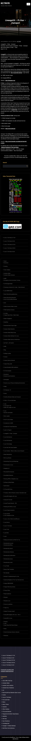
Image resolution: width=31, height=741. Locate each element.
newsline (5, 706)
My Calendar (6, 572)
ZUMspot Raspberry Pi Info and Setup (10, 147)
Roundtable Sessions (8, 475)
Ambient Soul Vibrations (8, 687)
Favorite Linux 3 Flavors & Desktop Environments (14, 383)
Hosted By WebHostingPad (7, 671)
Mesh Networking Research (10, 297)
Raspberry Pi (6, 468)
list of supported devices (16, 72)
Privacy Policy (7, 590)
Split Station (6, 485)
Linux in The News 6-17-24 (9, 237)
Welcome (6, 635)
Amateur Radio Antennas (9, 275)
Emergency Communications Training (12, 280)
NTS (5, 302)
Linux (5, 410)
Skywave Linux (7, 600)
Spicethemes (15, 738)
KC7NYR (5, 3)
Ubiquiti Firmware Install (9, 611)
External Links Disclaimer (9, 376)
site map (5, 718)
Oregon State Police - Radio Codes (11, 315)
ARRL (5, 346)
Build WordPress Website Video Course (12, 692)
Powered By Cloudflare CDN (7, 669)
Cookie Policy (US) (8, 363)
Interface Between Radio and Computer (12, 397)
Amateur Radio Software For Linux (11, 336)
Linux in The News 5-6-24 (9, 251)
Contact (5, 356)
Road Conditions (7, 593)
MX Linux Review (7, 458)
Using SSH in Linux (8, 618)
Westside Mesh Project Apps (10, 325)
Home (5, 393)
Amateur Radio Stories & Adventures (12, 339)
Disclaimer (6, 374)
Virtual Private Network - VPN (10, 503)
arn (3, 690)
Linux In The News (8, 525)
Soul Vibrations (6, 721)
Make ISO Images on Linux (10, 407)
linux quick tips (6, 699)
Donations (6, 262)
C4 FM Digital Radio (8, 283)
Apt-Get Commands (8, 412)
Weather (6, 621)
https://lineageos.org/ (10, 80)
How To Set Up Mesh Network (10, 299)
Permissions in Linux (8, 464)
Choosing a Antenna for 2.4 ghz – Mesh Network (14, 287)
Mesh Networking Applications (10, 294)
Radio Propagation (8, 318)
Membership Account (8, 543)
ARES (5, 278)
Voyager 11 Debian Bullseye (9, 725)
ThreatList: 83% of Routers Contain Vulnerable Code (15, 492)
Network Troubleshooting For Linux (11, 576)
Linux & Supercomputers (9, 510)
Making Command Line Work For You (12, 539)
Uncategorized (6, 723)
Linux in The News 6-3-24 (9, 241)
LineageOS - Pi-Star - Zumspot (10, 433)
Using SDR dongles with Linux (10, 496)
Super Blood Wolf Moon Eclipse (10, 625)
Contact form (14, 109)
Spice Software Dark (23, 737)
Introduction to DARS (8, 423)
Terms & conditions (8, 604)
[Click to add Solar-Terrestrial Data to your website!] (15, 195)
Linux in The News (7, 697)
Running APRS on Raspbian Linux (11, 478)
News (5, 628)
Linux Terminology (8, 444)
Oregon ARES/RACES (8, 583)
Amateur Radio (7, 273)
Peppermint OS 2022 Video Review (11, 714)
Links (5, 404)
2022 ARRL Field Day (7, 680)
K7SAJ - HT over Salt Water (10, 400)
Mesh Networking (8, 454)
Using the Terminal (8, 499)
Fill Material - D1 (7, 390)
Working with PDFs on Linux (10, 506)
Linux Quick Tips (7, 405)
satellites (5, 716)
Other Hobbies (7, 269)
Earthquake (6, 379)
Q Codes (6, 313)
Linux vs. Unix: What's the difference (12, 518)
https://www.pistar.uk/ (10, 128)
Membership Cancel (8, 548)
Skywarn (6, 597)
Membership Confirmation (9, 555)
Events (4, 695)
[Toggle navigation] (28, 4)
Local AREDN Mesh (8, 290)
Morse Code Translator (9, 569)
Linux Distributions (8, 437)
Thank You (6, 607)
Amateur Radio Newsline (9, 329)
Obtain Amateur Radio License (10, 306)
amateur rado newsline (8, 685)
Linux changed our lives (9, 515)
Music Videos (6, 704)
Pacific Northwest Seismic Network (11, 632)
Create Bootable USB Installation (11, 367)
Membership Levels (8, 562)
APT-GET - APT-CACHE (9, 343)
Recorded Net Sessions (9, 471)
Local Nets (6, 532)
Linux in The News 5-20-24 (9, 248)
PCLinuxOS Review (7, 711)
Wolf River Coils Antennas (9, 728)
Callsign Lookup (7, 353)
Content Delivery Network (9, 360)
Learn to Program (8, 430)
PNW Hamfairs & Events (9, 309)
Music (4, 702)
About (5, 261)
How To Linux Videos (8, 419)
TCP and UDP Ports (8, 489)
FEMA (5, 386)
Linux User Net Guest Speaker (10, 447)
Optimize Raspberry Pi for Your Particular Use (14, 579)
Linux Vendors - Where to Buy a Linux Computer (14, 450)
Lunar (5, 623)
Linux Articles (7, 513)
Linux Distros (7, 522)
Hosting (5, 266)
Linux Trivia (6, 529)
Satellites (6, 322)
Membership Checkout (9, 552)
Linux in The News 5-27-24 (9, 244)
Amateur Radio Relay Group (10, 332)
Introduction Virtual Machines (10, 426)
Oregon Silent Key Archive (9, 586)
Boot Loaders (7, 416)
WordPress (12, 737)
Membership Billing (8, 545)
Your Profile (6, 566)
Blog (5, 349)
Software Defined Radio (9, 482)
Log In (5, 536)
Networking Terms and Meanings (11, 461)
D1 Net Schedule (7, 370)
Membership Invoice (8, 558)
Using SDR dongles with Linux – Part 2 (12, 614)
